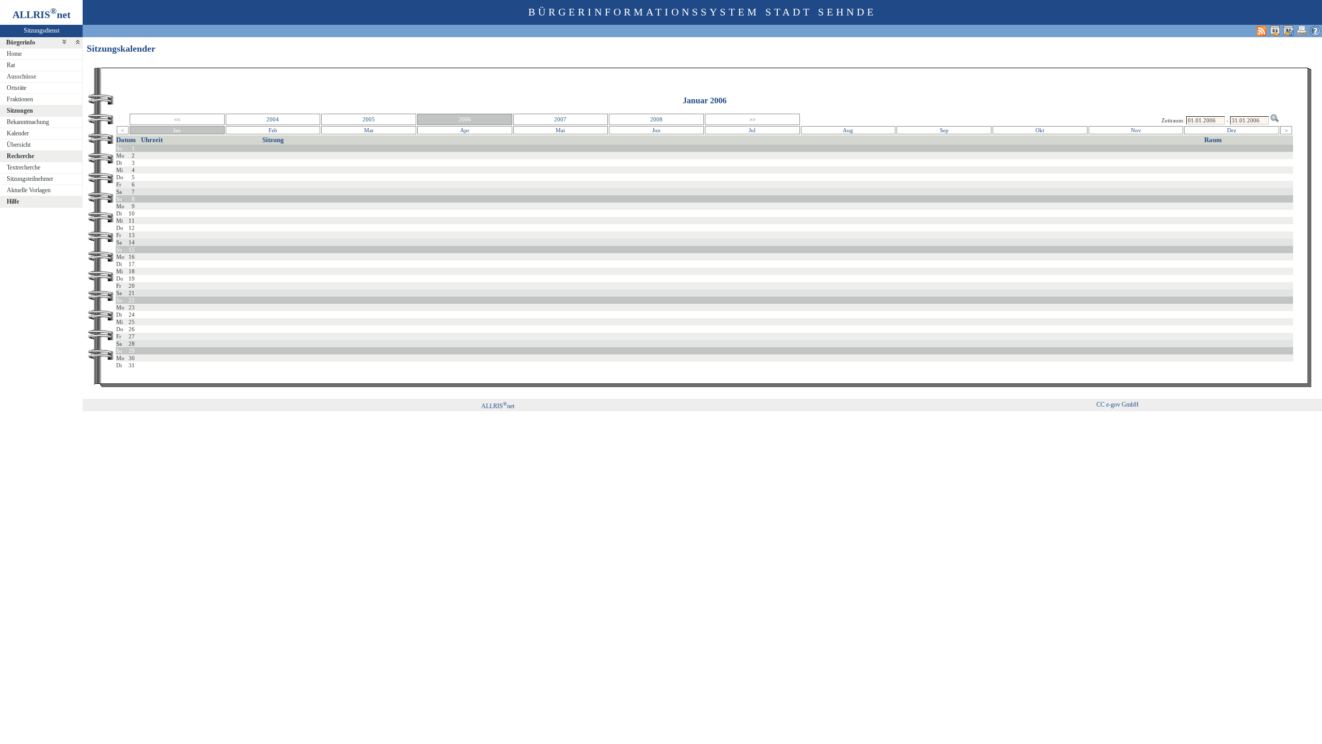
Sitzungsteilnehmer (30, 178)
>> (752, 119)
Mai (560, 130)
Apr (464, 130)
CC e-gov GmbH (1117, 404)
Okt (1039, 130)
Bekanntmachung (28, 122)
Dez (1231, 130)
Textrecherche (23, 167)
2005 (369, 119)
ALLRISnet (497, 406)
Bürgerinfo (20, 42)
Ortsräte (16, 87)
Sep (944, 130)
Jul (752, 130)
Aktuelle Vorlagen (29, 190)
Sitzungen (20, 110)
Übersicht (18, 144)
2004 (272, 119)
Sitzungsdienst (41, 30)
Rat (11, 65)
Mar (369, 130)
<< (177, 119)
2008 (656, 119)
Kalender (18, 133)
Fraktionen (20, 99)
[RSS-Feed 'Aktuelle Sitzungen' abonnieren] (1261, 31)
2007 (560, 119)
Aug (848, 130)
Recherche (20, 156)
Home (14, 53)
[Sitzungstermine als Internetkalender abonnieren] (1275, 31)
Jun (656, 130)
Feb (273, 130)
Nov (1136, 130)
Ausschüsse (21, 76)
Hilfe (13, 201)
